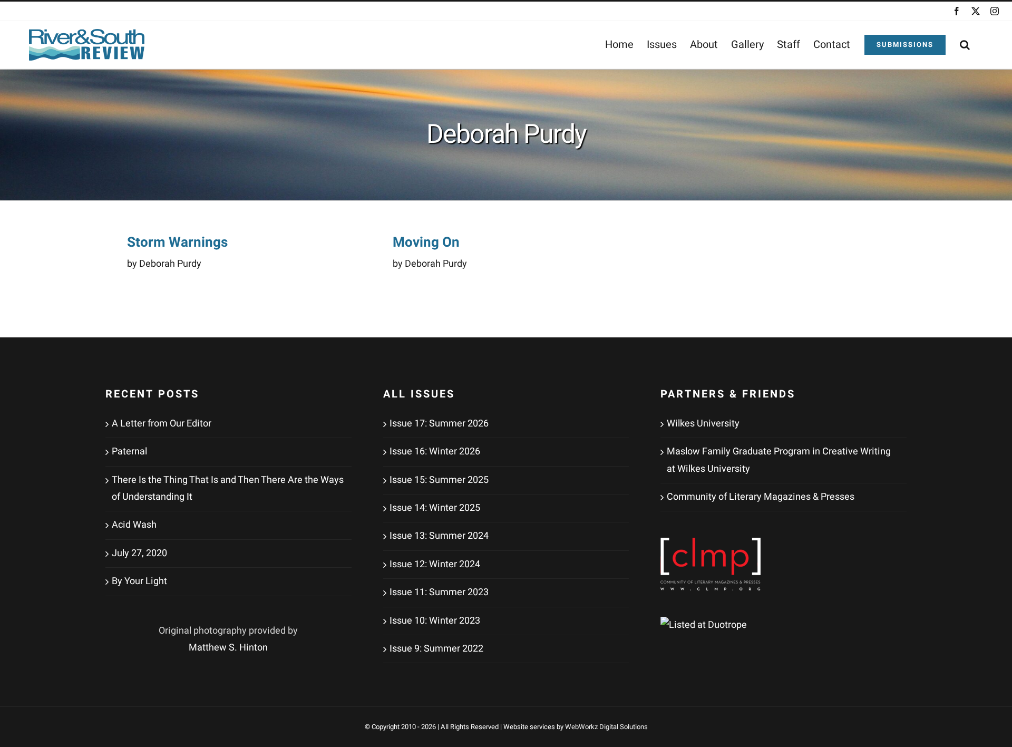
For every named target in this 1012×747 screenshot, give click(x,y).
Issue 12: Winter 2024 (435, 564)
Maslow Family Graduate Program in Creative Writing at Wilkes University (779, 460)
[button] (965, 45)
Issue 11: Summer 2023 (439, 592)
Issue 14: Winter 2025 (435, 508)
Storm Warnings (177, 242)
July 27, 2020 (139, 553)
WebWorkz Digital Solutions (606, 727)
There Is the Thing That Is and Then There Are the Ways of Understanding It (228, 488)
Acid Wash (134, 525)
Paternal (129, 451)
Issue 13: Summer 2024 (439, 536)
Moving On (426, 242)
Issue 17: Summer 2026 (439, 423)
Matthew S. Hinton (228, 648)
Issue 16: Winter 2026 (435, 451)
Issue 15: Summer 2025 (439, 480)
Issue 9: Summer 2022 (436, 649)
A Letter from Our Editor (161, 423)
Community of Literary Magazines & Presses (760, 497)
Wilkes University (703, 423)
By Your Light (139, 581)
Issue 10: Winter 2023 (435, 621)
